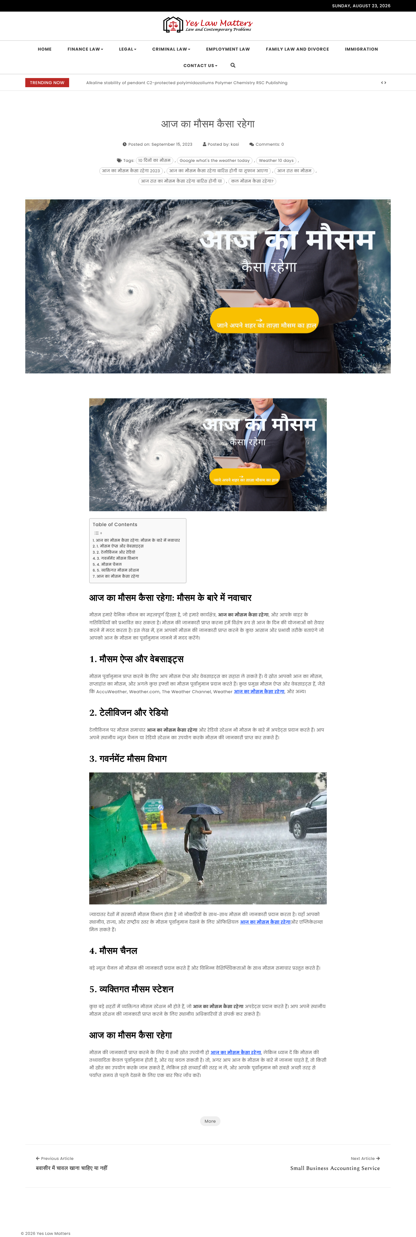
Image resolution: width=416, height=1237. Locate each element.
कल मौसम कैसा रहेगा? (252, 181)
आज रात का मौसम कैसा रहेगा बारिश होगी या (181, 181)
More (210, 1121)
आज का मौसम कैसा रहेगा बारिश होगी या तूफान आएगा (218, 171)
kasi (235, 144)
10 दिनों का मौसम (155, 160)
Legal (126, 49)
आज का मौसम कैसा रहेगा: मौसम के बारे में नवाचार (138, 540)
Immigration (361, 49)
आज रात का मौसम (294, 171)
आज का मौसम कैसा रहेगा (208, 124)
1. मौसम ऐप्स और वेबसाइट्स (120, 546)
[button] (382, 83)
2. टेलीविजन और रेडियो (116, 552)
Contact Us (198, 65)
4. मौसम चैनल (109, 564)
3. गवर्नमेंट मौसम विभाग (117, 558)
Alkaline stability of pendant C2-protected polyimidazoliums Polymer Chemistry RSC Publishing (186, 83)
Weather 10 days (276, 160)
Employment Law (228, 49)
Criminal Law (169, 49)
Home (45, 49)
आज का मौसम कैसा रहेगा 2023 (131, 171)
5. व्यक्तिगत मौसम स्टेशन (118, 570)
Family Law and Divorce (297, 49)
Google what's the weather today (215, 160)
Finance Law (84, 49)
